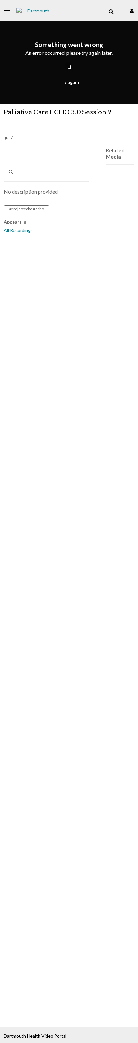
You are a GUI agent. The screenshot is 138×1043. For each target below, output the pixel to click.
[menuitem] (111, 12)
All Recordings (18, 230)
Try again (69, 82)
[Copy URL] (69, 67)
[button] (9, 10)
